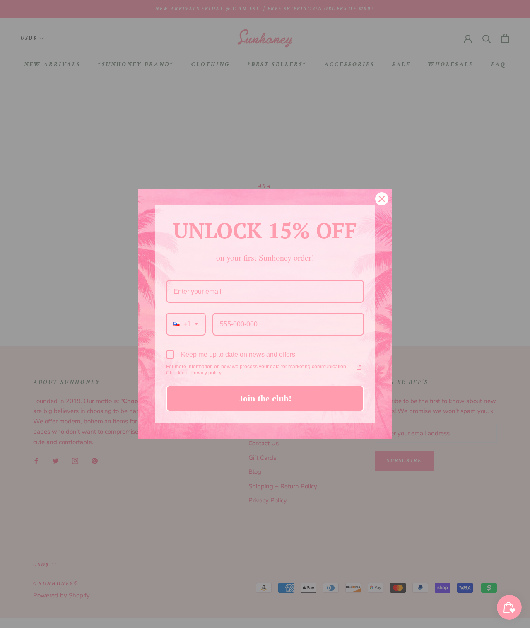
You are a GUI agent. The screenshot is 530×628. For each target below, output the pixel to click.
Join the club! (265, 398)
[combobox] (186, 324)
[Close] (382, 199)
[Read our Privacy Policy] (359, 367)
